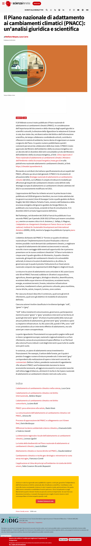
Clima (24, 118)
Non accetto (63, 539)
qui (17, 221)
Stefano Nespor (11, 36)
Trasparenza (38, 522)
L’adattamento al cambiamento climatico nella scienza (38, 388)
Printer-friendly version (22, 511)
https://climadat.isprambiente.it (29, 166)
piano (72, 230)
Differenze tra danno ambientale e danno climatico (36, 428)
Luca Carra (23, 36)
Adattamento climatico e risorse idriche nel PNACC (36, 451)
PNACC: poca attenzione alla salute (30, 408)
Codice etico (31, 522)
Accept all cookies (75, 539)
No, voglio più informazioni (17, 544)
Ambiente (19, 118)
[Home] (19, 4)
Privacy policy (23, 522)
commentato (21, 362)
